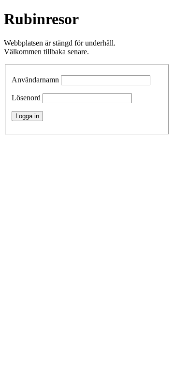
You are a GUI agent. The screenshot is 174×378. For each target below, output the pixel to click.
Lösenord (26, 98)
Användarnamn (35, 80)
